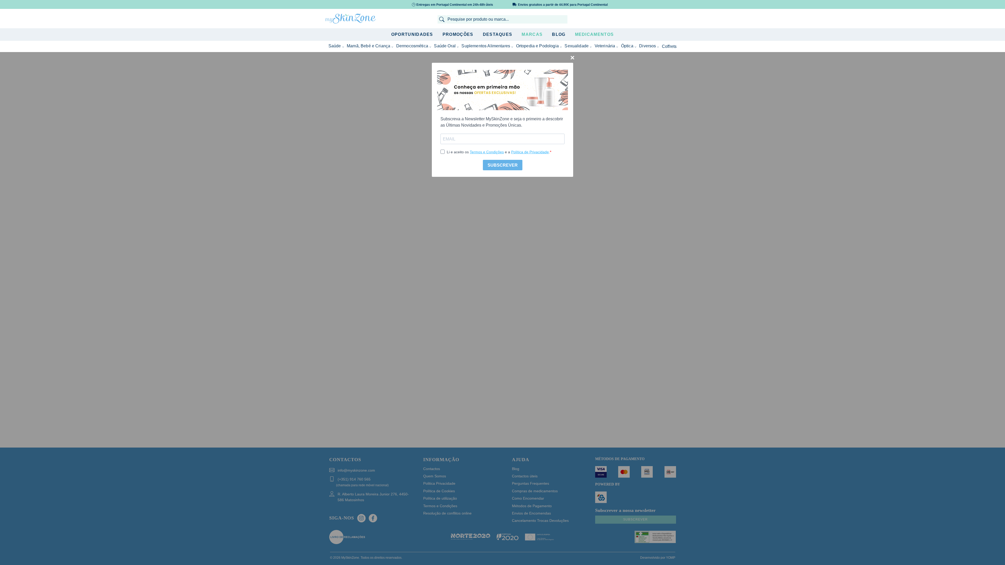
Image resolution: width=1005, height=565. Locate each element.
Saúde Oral (445, 46)
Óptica (627, 46)
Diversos (647, 46)
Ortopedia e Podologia (537, 46)
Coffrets (669, 46)
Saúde (334, 46)
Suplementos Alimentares (485, 46)
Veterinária (605, 46)
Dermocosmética (412, 46)
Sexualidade (577, 46)
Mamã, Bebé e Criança (368, 46)
